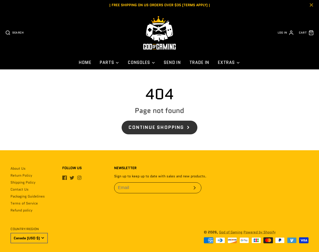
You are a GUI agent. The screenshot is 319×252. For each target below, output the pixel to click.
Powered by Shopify (259, 232)
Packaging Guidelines (27, 196)
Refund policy (21, 210)
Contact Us (19, 189)
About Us (18, 168)
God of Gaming (230, 232)
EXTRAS (226, 62)
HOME (85, 62)
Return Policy (21, 175)
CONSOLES (139, 62)
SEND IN (172, 62)
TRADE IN (199, 62)
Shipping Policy (22, 182)
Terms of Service (24, 203)
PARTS (107, 62)
